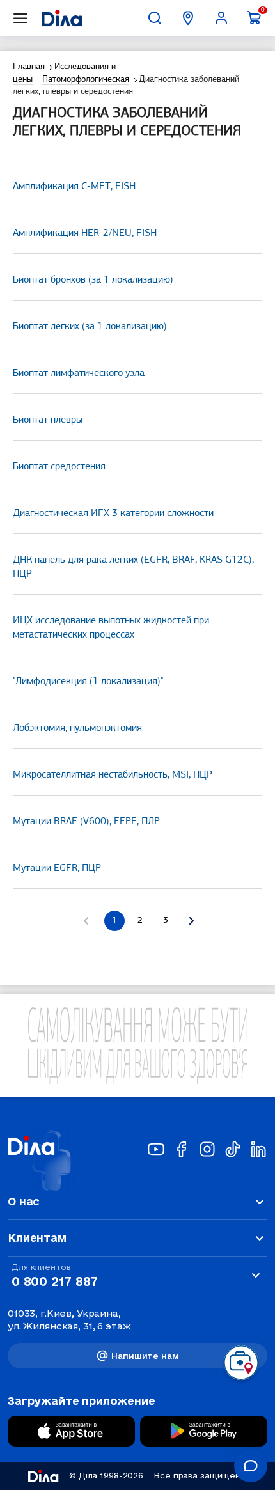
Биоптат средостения (59, 467)
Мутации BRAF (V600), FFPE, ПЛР (86, 822)
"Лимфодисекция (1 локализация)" (88, 682)
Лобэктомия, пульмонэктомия (77, 728)
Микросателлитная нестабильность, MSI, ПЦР (112, 775)
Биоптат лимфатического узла (79, 373)
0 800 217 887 (54, 1281)
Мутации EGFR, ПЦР (57, 868)
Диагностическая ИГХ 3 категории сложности (113, 513)
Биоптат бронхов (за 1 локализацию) (93, 280)
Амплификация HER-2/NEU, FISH (85, 233)
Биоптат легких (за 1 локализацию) (90, 327)
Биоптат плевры (47, 420)
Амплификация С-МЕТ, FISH (74, 187)
